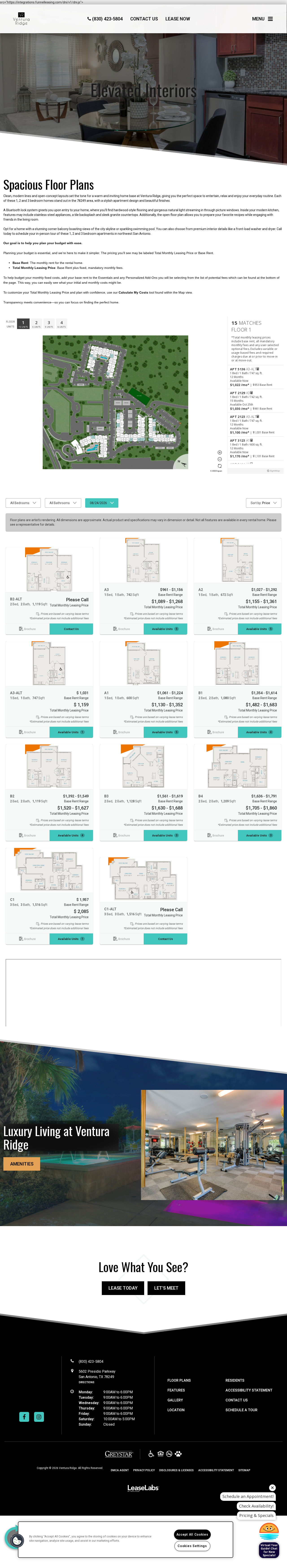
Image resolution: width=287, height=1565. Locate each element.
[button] (24, 1417)
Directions (86, 1382)
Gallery (175, 1400)
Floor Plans (179, 1380)
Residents (235, 1380)
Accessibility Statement (249, 1390)
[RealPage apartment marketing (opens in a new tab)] (143, 1489)
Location (176, 1410)
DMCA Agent (120, 1470)
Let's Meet (166, 1288)
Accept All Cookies (192, 1534)
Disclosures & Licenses (176, 1470)
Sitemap (244, 1470)
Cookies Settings (192, 1546)
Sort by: (260, 503)
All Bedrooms (19, 503)
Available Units (164, 628)
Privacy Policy (144, 1470)
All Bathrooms (60, 503)
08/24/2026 (98, 503)
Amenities (21, 1164)
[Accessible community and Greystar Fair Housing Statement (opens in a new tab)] (151, 1454)
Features (176, 1390)
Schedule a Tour (241, 1410)
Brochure (30, 629)
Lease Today (123, 1288)
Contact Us (71, 628)
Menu (258, 19)
